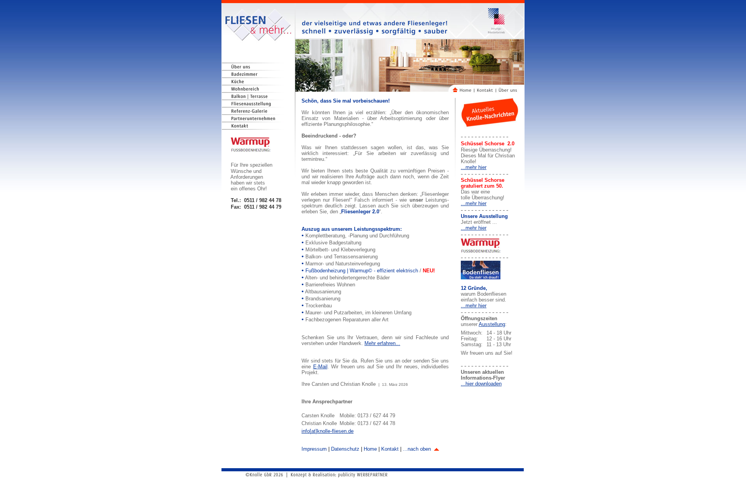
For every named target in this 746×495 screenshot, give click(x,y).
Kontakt (390, 449)
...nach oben (417, 449)
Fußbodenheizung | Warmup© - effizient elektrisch (362, 271)
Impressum (314, 449)
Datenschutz (345, 449)
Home (370, 449)
